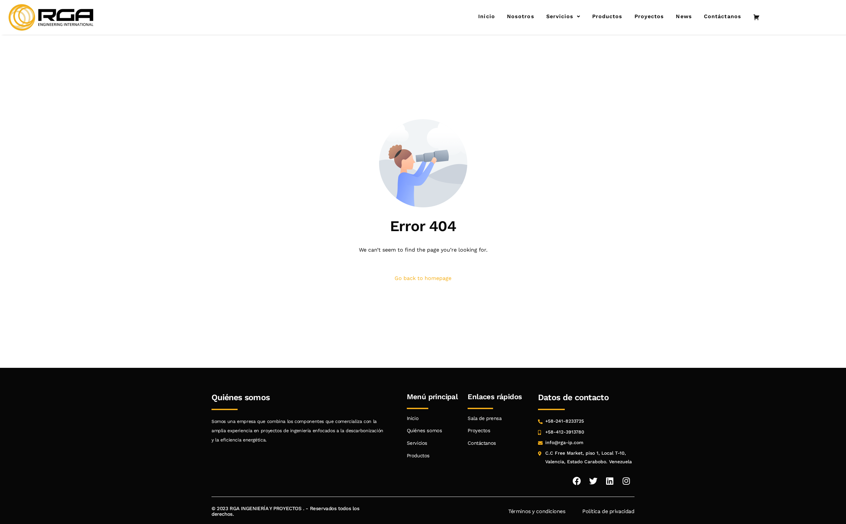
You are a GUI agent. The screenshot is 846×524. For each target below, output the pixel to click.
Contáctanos (722, 16)
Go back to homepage (423, 278)
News (684, 16)
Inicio (486, 16)
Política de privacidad (608, 511)
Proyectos (649, 16)
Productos (607, 16)
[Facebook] (576, 481)
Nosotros (520, 16)
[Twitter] (593, 481)
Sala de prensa (484, 418)
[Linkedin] (609, 481)
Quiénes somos (424, 431)
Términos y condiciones (536, 511)
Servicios (560, 16)
